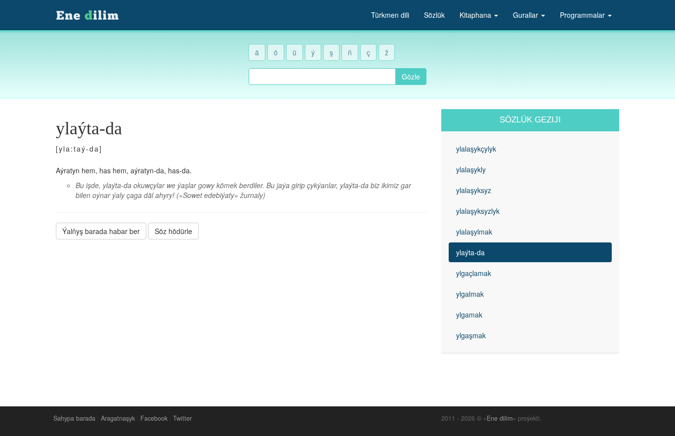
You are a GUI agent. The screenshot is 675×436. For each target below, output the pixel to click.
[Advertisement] (241, 315)
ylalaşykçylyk (476, 149)
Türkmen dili (390, 15)
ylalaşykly (471, 169)
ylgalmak (470, 294)
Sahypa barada (74, 418)
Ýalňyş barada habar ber (101, 231)
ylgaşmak (471, 335)
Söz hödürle (173, 231)
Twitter (182, 418)
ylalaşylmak (474, 232)
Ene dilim (499, 418)
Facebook (154, 418)
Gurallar (526, 15)
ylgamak (469, 314)
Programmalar (583, 15)
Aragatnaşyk (118, 418)
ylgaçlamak (473, 273)
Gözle (411, 76)
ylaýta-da (470, 252)
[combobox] (322, 76)
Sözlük (434, 15)
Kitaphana (476, 15)
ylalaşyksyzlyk (478, 211)
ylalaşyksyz (473, 190)
